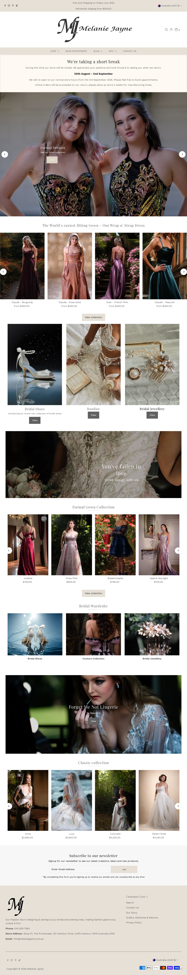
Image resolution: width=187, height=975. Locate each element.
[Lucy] (71, 800)
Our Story (131, 912)
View (34, 420)
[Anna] (28, 800)
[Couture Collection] (93, 633)
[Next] (182, 154)
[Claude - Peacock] (164, 266)
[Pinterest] (12, 5)
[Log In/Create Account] (171, 29)
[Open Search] (166, 29)
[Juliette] (28, 544)
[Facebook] (5, 5)
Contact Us (129, 51)
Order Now (95, 196)
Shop (54, 51)
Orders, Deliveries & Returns (142, 917)
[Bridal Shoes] (35, 633)
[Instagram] (9, 5)
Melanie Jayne (35, 968)
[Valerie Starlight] (159, 544)
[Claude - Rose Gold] (69, 266)
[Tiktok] (16, 5)
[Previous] (4, 154)
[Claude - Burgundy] (22, 266)
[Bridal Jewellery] (152, 633)
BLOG (97, 51)
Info (111, 51)
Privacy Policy (134, 922)
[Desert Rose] (159, 800)
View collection (93, 317)
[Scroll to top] (181, 969)
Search (130, 902)
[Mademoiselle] (115, 544)
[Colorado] (115, 800)
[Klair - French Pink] (117, 266)
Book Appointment (76, 51)
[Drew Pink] (71, 544)
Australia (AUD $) (170, 5)
